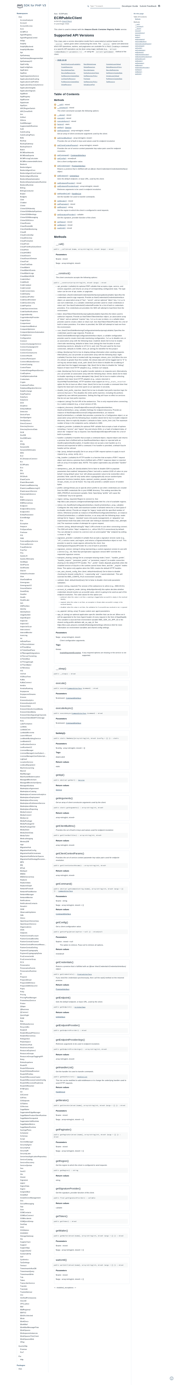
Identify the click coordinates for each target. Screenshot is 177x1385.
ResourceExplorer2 (28, 1050)
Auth (22, 129)
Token (22, 1280)
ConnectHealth (26, 356)
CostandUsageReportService (32, 370)
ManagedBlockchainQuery (30, 783)
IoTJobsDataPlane (27, 650)
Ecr (21, 462)
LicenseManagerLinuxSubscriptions (34, 753)
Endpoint (23, 506)
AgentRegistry (26, 35)
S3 (21, 1092)
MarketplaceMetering (28, 806)
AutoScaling (25, 132)
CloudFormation (26, 241)
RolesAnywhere (26, 1062)
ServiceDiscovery (27, 1162)
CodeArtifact (25, 279)
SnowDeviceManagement (30, 1198)
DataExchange (26, 391)
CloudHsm (24, 250)
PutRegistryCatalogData (114, 79)
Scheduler (24, 1133)
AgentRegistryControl (28, 38)
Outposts (23, 933)
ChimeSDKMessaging (29, 217)
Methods (138, 19)
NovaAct (23, 906)
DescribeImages (89, 70)
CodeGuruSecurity (27, 303)
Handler (23, 594)
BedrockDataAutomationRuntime (33, 182)
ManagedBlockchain (28, 780)
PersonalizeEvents (27, 968)
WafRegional (25, 1310)
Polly (22, 992)
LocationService (26, 762)
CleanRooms (25, 223)
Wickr (22, 1318)
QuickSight (24, 1015)
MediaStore (24, 830)
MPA (22, 862)
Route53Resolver (27, 1086)
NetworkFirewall (26, 889)
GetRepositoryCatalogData (70, 76)
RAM (22, 1018)
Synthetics (24, 1259)
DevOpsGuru (25, 420)
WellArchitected (26, 1315)
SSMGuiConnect (26, 1215)
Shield (22, 1177)
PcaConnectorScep (28, 959)
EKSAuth (24, 476)
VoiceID (23, 1301)
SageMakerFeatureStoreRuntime (33, 1115)
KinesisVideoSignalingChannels (33, 715)
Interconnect (25, 629)
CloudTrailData (26, 264)
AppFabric (24, 70)
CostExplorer (25, 373)
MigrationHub (25, 847)
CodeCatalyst (25, 285)
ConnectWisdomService (29, 362)
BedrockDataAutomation (30, 179)
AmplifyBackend (26, 46)
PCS (22, 962)
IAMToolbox (25, 606)
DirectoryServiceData (28, 429)
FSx (21, 553)
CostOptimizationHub (28, 376)
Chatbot (23, 202)
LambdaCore (25, 729)
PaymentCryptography (29, 950)
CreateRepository (67, 67)
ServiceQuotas (26, 1165)
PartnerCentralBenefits (29, 939)
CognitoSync (25, 320)
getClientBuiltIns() (64, 138)
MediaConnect (26, 812)
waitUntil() (61, 228)
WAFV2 (23, 1313)
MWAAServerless (27, 877)
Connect (23, 341)
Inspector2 (24, 623)
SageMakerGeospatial (29, 1118)
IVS (21, 671)
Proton (23, 1003)
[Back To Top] (172, 1378)
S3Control (24, 1095)
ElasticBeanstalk (27, 482)
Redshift (23, 1030)
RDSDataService (27, 1024)
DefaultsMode (25, 409)
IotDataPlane (25, 641)
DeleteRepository (89, 67)
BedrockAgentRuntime (29, 176)
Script (22, 1139)
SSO (22, 1227)
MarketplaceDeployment (30, 797)
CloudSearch (25, 256)
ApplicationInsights (28, 88)
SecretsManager (26, 1142)
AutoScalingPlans (27, 135)
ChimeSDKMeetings (28, 214)
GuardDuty (24, 591)
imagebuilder (25, 615)
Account (23, 23)
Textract (23, 1265)
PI (21, 974)
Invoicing (23, 635)
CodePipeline (25, 306)
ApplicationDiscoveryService (31, 85)
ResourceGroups (27, 1053)
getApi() (60, 127)
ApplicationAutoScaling (29, 79)
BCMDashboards (27, 152)
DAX (22, 403)
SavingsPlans (25, 1130)
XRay (22, 1342)
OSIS (22, 930)
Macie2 (23, 771)
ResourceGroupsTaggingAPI (31, 1056)
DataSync (24, 397)
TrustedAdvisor (26, 1292)
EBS (22, 453)
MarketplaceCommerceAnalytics (33, 794)
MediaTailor (25, 835)
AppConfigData (26, 67)
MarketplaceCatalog (28, 791)
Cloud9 (23, 232)
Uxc (21, 1295)
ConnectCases (26, 350)
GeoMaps (24, 562)
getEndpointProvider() (66, 183)
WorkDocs (24, 1321)
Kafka (22, 680)
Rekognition (25, 1039)
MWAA (23, 874)
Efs (21, 470)
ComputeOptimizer (27, 329)
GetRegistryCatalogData (114, 73)
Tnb (21, 1277)
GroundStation (26, 588)
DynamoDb (24, 447)
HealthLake (24, 600)
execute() (61, 118)
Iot (21, 638)
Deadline (23, 406)
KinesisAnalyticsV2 (28, 703)
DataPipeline (25, 394)
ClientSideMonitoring (28, 229)
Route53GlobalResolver (30, 1071)
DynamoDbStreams (28, 450)
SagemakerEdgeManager (30, 1112)
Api (21, 52)
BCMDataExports (27, 155)
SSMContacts (25, 1212)
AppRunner (24, 99)
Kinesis (23, 697)
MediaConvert (25, 815)
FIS (21, 535)
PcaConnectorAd (27, 956)
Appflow (23, 73)
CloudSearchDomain (28, 258)
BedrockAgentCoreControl (30, 173)
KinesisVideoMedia (28, 712)
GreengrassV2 (26, 585)
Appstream (24, 102)
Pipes (22, 989)
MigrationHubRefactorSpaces (32, 856)
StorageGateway (26, 1236)
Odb (21, 915)
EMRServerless (26, 503)
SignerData (24, 1186)
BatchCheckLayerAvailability (71, 64)
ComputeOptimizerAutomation (32, 332)
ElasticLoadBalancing (29, 485)
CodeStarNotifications (29, 311)
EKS (22, 473)
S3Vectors (24, 1106)
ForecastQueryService (29, 541)
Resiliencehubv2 (27, 1047)
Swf (21, 1257)
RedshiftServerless (27, 1036)
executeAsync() (63, 121)
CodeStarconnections (28, 308)
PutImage (87, 79)
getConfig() (61, 158)
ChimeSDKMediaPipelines (31, 211)
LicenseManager (26, 750)
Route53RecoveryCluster (30, 1077)
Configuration (25, 338)
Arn (21, 114)
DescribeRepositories (68, 73)
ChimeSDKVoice (27, 220)
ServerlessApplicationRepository (33, 1156)
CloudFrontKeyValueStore (30, 247)
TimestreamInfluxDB (28, 1268)
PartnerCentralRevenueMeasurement (35, 944)
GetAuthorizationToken (91, 73)
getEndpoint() (62, 176)
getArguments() (63, 130)
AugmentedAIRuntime (29, 126)
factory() (60, 124)
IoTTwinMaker (26, 665)
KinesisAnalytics (27, 700)
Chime (22, 205)
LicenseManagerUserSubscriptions (34, 756)
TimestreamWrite (27, 1274)
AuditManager (25, 123)
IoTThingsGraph (26, 662)
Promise (23, 1349)
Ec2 (21, 456)
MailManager (25, 774)
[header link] (81, 94)
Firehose (23, 532)
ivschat (23, 674)
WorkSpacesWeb (27, 1339)
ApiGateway (25, 55)
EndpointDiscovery (27, 509)
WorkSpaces (25, 1330)
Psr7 (22, 1352)
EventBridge (25, 518)
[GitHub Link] (159, 6)
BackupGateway (26, 144)
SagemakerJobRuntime (29, 1121)
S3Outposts (25, 1101)
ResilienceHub (26, 1045)
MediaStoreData (26, 833)
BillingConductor (27, 191)
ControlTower (25, 367)
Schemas (24, 1136)
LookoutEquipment (27, 765)
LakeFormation (26, 724)
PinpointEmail (25, 980)
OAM (22, 909)
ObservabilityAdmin (28, 912)
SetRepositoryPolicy (90, 82)
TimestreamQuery (27, 1271)
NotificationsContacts (28, 903)
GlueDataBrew (26, 579)
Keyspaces (24, 691)
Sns (21, 1201)
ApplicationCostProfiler (29, 82)
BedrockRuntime (26, 185)
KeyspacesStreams (28, 694)
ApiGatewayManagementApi (31, 58)
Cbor (22, 200)
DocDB (23, 435)
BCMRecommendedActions (31, 161)
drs (21, 441)
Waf (21, 1307)
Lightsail (23, 759)
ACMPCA (24, 32)
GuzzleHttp (23, 1346)
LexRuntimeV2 (26, 747)
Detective (24, 412)
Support (23, 1245)
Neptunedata (25, 883)
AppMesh (24, 94)
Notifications (25, 900)
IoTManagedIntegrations (30, 653)
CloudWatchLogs (27, 273)
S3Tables (24, 1103)
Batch (22, 150)
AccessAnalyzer (26, 20)
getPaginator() (63, 204)
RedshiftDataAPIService (30, 1033)
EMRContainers (26, 500)
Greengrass (25, 582)
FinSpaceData (26, 529)
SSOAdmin (24, 1230)
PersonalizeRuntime (28, 971)
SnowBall (24, 1195)
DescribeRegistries (112, 70)
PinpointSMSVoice (27, 983)
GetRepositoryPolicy (90, 76)
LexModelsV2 (25, 741)
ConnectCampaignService (30, 344)
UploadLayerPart (89, 84)
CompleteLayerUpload (113, 64)
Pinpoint (23, 977)
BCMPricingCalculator (29, 158)
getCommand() (63, 155)
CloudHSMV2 (25, 253)
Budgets (23, 197)
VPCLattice (24, 1304)
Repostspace (25, 1042)
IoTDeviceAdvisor (27, 644)
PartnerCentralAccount (29, 936)
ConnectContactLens (28, 353)
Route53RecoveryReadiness (31, 1083)
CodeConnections (27, 291)
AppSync (23, 105)
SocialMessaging (27, 1204)
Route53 (23, 1065)
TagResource (110, 82)
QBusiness (24, 1009)
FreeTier (23, 550)
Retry (22, 1059)
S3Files (23, 1098)
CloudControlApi (27, 235)
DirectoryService (27, 426)
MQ (21, 865)
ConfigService (26, 335)
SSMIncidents (25, 1218)
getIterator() (62, 201)
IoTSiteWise (25, 659)
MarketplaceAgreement (29, 788)
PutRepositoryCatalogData (70, 82)
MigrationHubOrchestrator (30, 853)
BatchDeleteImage (90, 64)
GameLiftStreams (27, 559)
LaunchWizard (26, 735)
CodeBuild (24, 282)
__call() (60, 104)
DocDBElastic (25, 438)
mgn (22, 844)
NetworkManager (27, 894)
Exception (24, 523)
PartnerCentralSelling (29, 947)
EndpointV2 (25, 512)
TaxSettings (25, 1262)
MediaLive (24, 818)
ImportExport (25, 618)
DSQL (22, 444)
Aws (20, 17)
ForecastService (26, 544)
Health (23, 597)
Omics (22, 918)
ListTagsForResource (68, 79)
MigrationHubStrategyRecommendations (36, 859)
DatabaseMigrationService (30, 388)
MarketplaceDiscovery (29, 800)
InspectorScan (26, 626)
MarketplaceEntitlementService (32, 803)
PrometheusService (28, 1000)
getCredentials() (63, 166)
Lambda (23, 727)
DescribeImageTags (67, 70)
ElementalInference (28, 494)
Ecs (21, 468)
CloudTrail (24, 261)
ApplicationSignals (27, 91)
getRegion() (62, 207)
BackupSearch (26, 147)
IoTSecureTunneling (28, 656)
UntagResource (66, 84)
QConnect (24, 1012)
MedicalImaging (26, 838)
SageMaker (24, 1109)
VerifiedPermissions (28, 1298)
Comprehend (25, 323)
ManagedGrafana (27, 786)
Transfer (23, 1286)
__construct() (62, 108)
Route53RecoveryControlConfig (33, 1080)
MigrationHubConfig (28, 850)
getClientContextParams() (67, 145)
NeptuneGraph (26, 886)
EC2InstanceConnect (28, 459)
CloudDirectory (26, 238)
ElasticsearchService (28, 491)
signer (22, 1183)
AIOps (22, 41)
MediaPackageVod (27, 827)
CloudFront (24, 244)
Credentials (25, 379)
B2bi (22, 138)
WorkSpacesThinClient (29, 1336)
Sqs (21, 1207)
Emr (21, 497)
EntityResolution (26, 515)
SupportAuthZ (25, 1251)
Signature (24, 1180)
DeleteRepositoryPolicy (114, 67)
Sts (21, 1239)
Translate (24, 1289)
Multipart (23, 871)
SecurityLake (25, 1153)
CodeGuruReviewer (28, 300)
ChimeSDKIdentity (27, 208)
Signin (22, 1189)
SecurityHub (25, 1148)
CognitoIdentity (26, 314)
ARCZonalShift (26, 111)
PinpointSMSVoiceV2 (28, 986)
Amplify (23, 44)
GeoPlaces (24, 565)
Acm (22, 29)
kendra (23, 685)
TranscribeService (27, 1283)
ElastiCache (25, 479)
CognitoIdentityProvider (29, 317)
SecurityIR (24, 1151)
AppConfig (24, 64)
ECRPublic (24, 465)
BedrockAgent (26, 167)
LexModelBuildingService (30, 738)
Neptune (23, 880)
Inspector (24, 621)
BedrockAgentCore (27, 170)
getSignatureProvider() (66, 214)
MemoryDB (24, 841)
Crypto (23, 382)
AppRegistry (25, 96)
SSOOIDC (24, 1233)
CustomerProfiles (27, 385)
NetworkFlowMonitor (28, 892)
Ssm (22, 1209)
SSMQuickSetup (26, 1221)
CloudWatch (25, 267)
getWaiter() (61, 225)
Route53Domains (27, 1068)
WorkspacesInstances (29, 1333)
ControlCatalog (26, 364)
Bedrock (23, 164)
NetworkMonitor (26, 897)
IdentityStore (25, 612)
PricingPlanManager (28, 998)
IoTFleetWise (25, 647)
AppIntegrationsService (29, 76)
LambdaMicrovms (27, 732)
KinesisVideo (25, 706)
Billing (22, 188)
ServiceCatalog (26, 1159)
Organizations (25, 927)
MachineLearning (27, 768)
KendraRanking (26, 688)
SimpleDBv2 (25, 1192)
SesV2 (23, 1171)
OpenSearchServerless (29, 921)
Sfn (21, 1174)
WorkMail (24, 1324)
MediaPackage (26, 821)
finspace (23, 526)
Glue (22, 576)
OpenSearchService (28, 924)
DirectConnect (26, 423)
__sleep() (61, 115)
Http (21, 1359)
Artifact (23, 117)
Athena (23, 120)
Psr (20, 1356)
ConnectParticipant (28, 359)
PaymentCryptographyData (31, 953)
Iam (21, 603)
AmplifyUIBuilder (27, 49)
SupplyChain (25, 1242)
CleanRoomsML (26, 226)
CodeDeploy (25, 294)
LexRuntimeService (28, 744)
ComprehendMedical (28, 326)
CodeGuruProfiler (27, 297)
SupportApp (25, 1248)
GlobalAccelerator (27, 574)
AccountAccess (26, 26)
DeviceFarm (25, 414)
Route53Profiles (26, 1074)
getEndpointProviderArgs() (68, 186)
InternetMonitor (26, 632)
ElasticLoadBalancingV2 (30, 488)
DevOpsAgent (25, 417)
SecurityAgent (25, 1145)
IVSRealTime (25, 677)
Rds (21, 1021)
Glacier (23, 571)
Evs (21, 520)
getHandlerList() (63, 193)
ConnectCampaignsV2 (29, 347)
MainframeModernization (30, 777)
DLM (22, 432)
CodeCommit (25, 288)
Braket (22, 194)
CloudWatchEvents (27, 270)
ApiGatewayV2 (26, 61)
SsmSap (23, 1224)
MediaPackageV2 (27, 824)
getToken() (61, 222)
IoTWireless (25, 668)
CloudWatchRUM (27, 276)
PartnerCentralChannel (29, 941)
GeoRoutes (24, 568)
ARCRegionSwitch (27, 108)
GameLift (23, 556)
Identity (23, 609)
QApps (23, 1006)
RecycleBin (24, 1027)
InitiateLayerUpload (112, 76)
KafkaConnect (26, 682)
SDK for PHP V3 (35, 5)
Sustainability (25, 1254)
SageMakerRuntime (28, 1127)
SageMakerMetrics (27, 1124)
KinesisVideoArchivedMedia (31, 709)
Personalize (25, 965)
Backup (23, 141)
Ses (21, 1168)
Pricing (23, 995)
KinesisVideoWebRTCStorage (32, 718)
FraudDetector (26, 547)
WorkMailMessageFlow (29, 1327)
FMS (22, 538)
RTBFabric (24, 1089)
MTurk (22, 868)
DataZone (24, 400)
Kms (22, 721)
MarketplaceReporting (29, 809)
